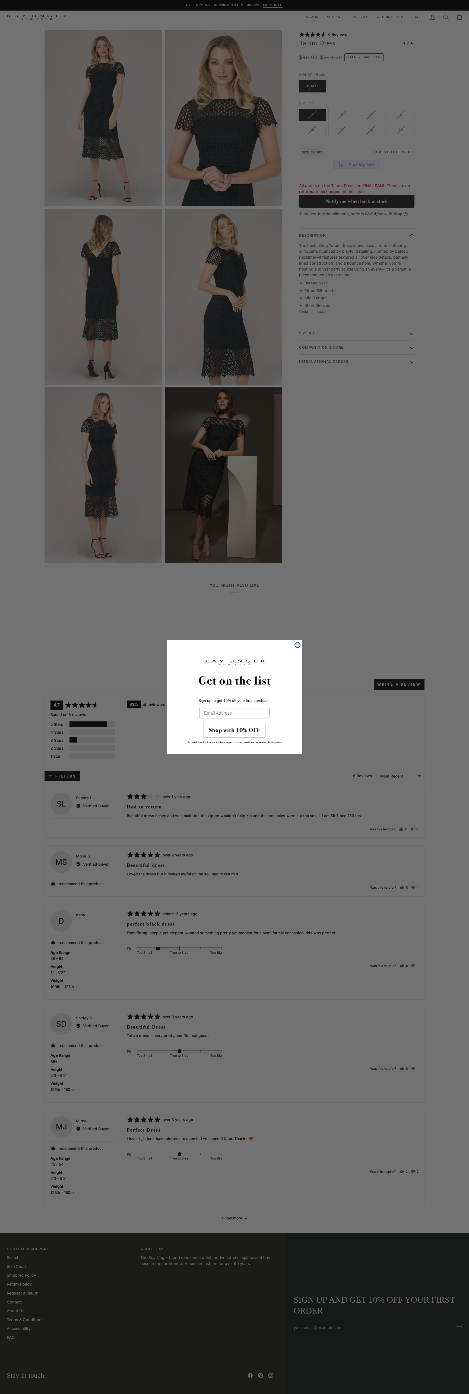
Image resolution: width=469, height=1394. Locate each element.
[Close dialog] (297, 645)
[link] (234, 734)
